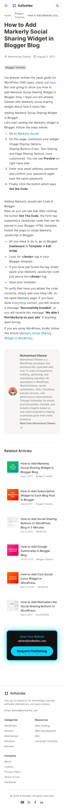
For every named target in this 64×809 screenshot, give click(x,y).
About (7, 761)
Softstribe (18, 693)
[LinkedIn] (41, 802)
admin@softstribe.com (25, 710)
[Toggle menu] (6, 5)
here (53, 82)
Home (7, 15)
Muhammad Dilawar (19, 56)
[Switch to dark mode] (57, 5)
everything (19, 303)
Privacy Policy (12, 771)
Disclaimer (10, 782)
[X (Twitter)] (29, 802)
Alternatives (11, 735)
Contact (9, 766)
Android (8, 730)
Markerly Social (28, 133)
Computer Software (46, 741)
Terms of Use (12, 776)
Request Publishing (32, 651)
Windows (9, 741)
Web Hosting (42, 725)
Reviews (9, 746)
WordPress (10, 725)
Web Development (45, 730)
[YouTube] (22, 802)
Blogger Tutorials (19, 15)
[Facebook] (35, 802)
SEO (37, 735)
